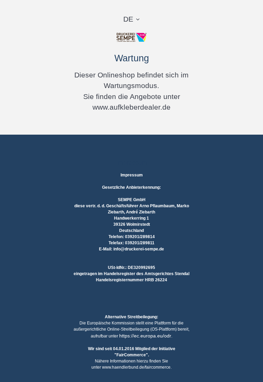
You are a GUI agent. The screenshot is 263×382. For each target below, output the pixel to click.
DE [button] (128, 19)
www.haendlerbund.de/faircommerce (136, 367)
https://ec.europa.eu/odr (145, 335)
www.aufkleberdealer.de (131, 107)
